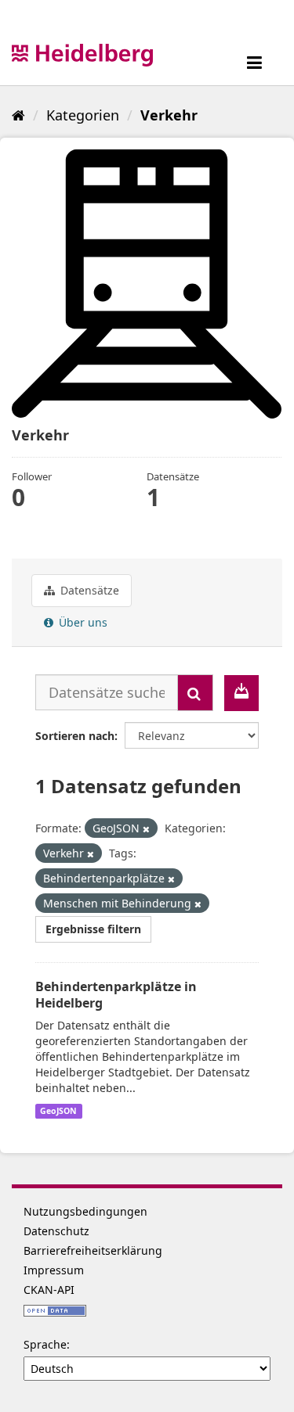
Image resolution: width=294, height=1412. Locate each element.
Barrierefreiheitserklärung (93, 1250)
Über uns (81, 622)
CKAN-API (49, 1289)
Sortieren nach (74, 735)
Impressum (54, 1270)
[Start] (18, 115)
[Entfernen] (146, 829)
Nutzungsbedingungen (85, 1211)
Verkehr (169, 115)
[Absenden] (195, 692)
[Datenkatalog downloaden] (241, 693)
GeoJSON (58, 1110)
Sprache (45, 1344)
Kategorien (82, 115)
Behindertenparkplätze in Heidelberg (116, 994)
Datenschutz (56, 1230)
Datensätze (88, 590)
